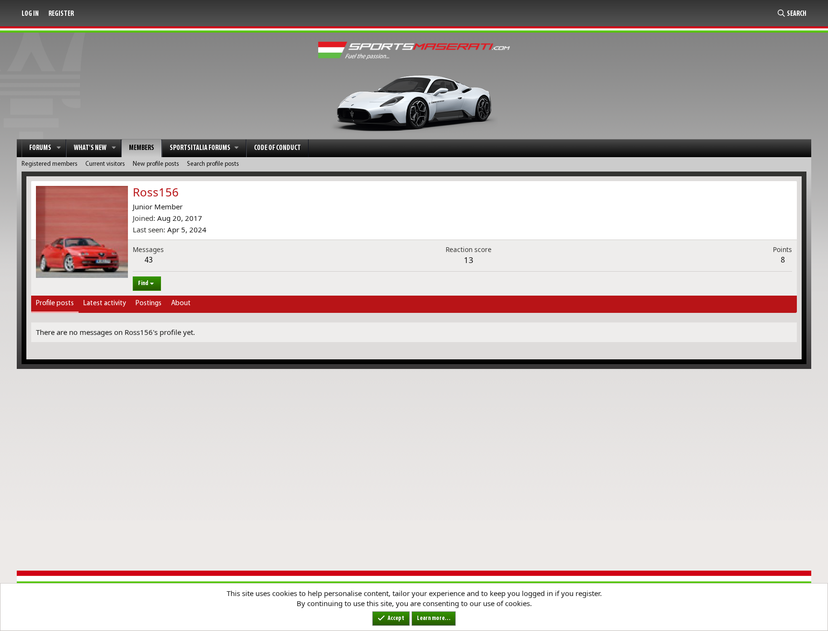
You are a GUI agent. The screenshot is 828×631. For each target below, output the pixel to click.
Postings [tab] (148, 303)
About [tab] (181, 303)
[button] (59, 148)
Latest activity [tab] (104, 303)
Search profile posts (213, 164)
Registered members (50, 164)
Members (141, 148)
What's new (90, 148)
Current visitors (105, 164)
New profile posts (156, 164)
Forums (40, 148)
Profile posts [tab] (55, 303)
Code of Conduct (277, 148)
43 (148, 260)
